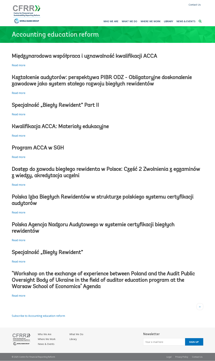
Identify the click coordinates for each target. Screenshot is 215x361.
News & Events (186, 21)
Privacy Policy (181, 356)
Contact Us (195, 4)
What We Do (129, 21)
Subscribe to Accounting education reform (38, 316)
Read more (18, 65)
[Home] (27, 14)
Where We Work (151, 21)
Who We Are (110, 21)
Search (200, 21)
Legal (168, 356)
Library (168, 21)
